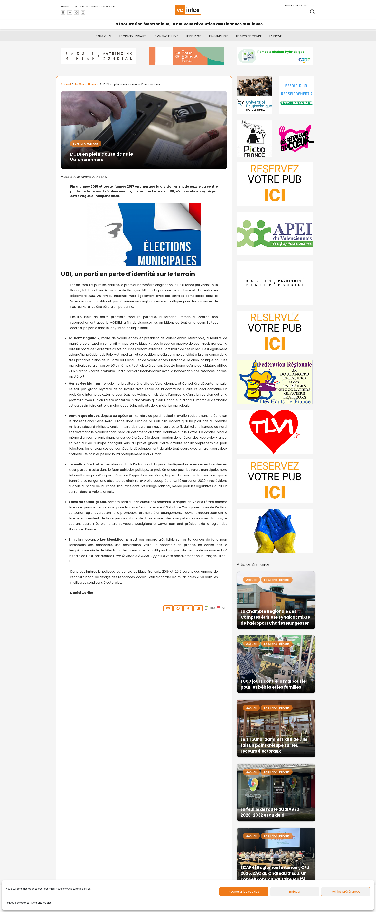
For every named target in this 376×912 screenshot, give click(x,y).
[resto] (297, 138)
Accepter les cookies (244, 891)
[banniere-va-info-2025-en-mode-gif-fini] (276, 56)
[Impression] (276, 233)
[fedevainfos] (276, 382)
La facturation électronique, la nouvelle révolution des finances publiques (188, 24)
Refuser (294, 891)
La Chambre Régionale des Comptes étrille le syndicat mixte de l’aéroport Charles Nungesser (275, 617)
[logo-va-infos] (188, 10)
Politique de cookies (17, 902)
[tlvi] (276, 432)
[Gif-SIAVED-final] (297, 95)
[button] (312, 11)
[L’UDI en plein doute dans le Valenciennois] (144, 93)
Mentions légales (41, 902)
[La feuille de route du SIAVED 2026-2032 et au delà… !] (276, 792)
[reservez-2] (276, 332)
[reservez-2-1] (276, 184)
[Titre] (63, 12)
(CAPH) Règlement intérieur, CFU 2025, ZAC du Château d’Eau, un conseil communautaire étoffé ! (275, 873)
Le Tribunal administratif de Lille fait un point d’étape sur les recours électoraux (274, 745)
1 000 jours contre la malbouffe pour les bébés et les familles (273, 684)
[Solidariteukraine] (276, 531)
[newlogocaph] (188, 56)
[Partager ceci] (178, 608)
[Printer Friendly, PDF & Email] (215, 609)
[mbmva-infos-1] (276, 283)
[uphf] (255, 95)
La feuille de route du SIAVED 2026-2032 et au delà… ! (270, 812)
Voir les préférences (345, 891)
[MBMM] (100, 56)
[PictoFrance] (255, 138)
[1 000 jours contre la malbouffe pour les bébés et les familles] (276, 664)
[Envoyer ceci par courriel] (168, 608)
